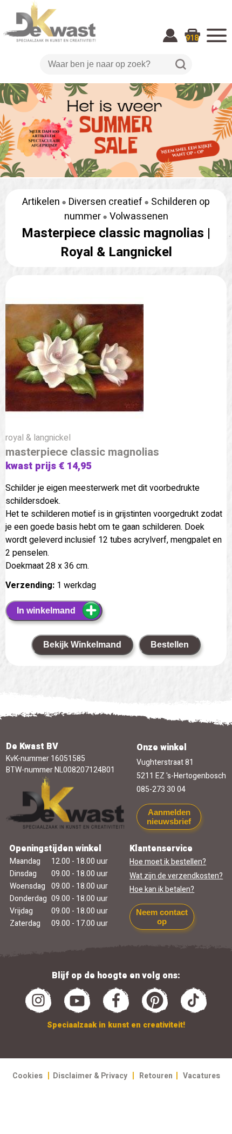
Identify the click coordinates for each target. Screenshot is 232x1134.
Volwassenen (139, 216)
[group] (116, 360)
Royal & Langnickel (116, 252)
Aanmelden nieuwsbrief (169, 817)
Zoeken (181, 64)
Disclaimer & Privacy (90, 1076)
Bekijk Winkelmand (82, 644)
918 (192, 38)
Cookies (27, 1076)
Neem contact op (162, 917)
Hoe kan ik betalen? (161, 889)
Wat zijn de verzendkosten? (176, 876)
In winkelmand (46, 610)
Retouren (156, 1076)
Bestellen (170, 644)
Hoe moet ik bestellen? (167, 862)
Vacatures (201, 1076)
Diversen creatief (105, 202)
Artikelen (41, 202)
